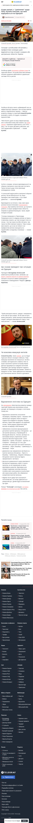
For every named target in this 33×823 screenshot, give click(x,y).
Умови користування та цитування (11, 790)
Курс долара (5, 637)
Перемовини (6, 701)
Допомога (21, 612)
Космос (4, 651)
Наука (3, 645)
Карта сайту (5, 804)
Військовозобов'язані (25, 704)
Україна (12, 543)
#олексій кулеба (21, 556)
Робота (21, 596)
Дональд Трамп (6, 722)
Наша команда (6, 801)
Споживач (21, 671)
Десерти (21, 758)
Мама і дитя (22, 648)
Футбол (21, 626)
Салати (21, 761)
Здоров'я (20, 645)
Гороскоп (21, 668)
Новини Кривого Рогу (8, 609)
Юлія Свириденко (7, 741)
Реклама (4, 793)
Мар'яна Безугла (7, 739)
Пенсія (3, 747)
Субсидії (21, 601)
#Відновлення (21, 554)
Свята (19, 715)
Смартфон (5, 659)
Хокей (20, 634)
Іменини (21, 732)
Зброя (4, 704)
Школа (20, 606)
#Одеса (7, 554)
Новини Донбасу (7, 612)
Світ (2, 665)
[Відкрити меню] (2, 2)
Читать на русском (6, 20)
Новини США (6, 671)
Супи (20, 756)
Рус (31, 1)
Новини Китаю (6, 679)
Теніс (20, 632)
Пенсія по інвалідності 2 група (8, 754)
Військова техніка (7, 709)
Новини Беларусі (7, 682)
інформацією (7, 405)
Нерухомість (6, 632)
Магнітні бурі (22, 684)
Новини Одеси (6, 601)
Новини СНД (6, 676)
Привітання (22, 687)
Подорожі (21, 676)
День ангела (22, 729)
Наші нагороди (6, 796)
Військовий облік (23, 707)
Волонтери (5, 707)
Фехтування (22, 640)
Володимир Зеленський (5, 719)
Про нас (4, 782)
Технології (5, 648)
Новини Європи (6, 668)
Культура (21, 679)
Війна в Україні (5, 692)
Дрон (3, 657)
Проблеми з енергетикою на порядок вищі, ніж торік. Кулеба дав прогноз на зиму (20, 527)
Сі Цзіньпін (5, 725)
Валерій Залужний (7, 731)
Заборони (21, 726)
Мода (20, 673)
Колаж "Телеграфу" (22, 43)
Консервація (22, 753)
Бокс (20, 629)
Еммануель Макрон (7, 728)
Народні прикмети (24, 721)
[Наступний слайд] (31, 5)
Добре (24, 820)
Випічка (21, 750)
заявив (19, 356)
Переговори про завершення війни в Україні (16, 5)
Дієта (20, 654)
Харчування (22, 651)
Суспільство (21, 590)
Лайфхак (21, 682)
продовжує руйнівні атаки (20, 70)
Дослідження (22, 659)
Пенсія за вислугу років (7, 765)
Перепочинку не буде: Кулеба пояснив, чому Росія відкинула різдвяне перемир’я (21, 537)
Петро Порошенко (7, 736)
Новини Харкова (7, 596)
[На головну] (16, 2)
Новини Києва (6, 593)
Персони (4, 715)
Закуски (21, 764)
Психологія (22, 657)
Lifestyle (19, 665)
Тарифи (4, 634)
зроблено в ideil (6, 817)
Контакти (4, 799)
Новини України (14, 523)
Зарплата (21, 593)
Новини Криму (6, 615)
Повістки (21, 696)
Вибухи (4, 699)
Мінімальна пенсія (7, 761)
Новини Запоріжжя (7, 606)
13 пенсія (5, 750)
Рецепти (20, 747)
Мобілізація (20, 692)
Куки (18, 820)
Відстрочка (22, 701)
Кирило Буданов (7, 733)
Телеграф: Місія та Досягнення (10, 807)
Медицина (21, 604)
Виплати (21, 598)
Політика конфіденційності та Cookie (12, 785)
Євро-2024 (22, 637)
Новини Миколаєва (7, 617)
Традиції (21, 724)
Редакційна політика (7, 788)
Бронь (20, 699)
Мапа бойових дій (7, 696)
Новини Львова (6, 604)
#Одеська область (10, 556)
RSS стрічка (5, 810)
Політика (13, 533)
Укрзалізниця (6, 640)
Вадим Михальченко (9, 17)
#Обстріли (13, 554)
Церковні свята (23, 718)
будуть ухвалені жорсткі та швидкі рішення (15, 276)
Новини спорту (22, 623)
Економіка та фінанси (8, 623)
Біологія (4, 654)
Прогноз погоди (23, 615)
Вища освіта (22, 609)
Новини (3, 590)
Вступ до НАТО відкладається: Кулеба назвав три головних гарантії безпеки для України (20, 546)
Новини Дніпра (6, 598)
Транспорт (5, 629)
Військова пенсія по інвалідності (8, 758)
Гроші (4, 626)
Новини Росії (6, 673)
